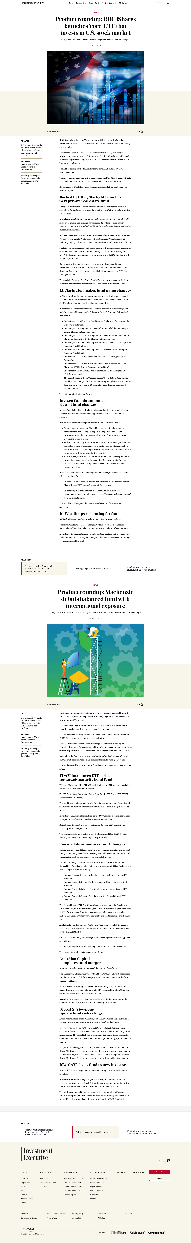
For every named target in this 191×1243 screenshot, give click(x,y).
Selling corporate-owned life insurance (94, 568)
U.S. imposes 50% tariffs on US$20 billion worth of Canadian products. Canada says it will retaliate (31, 150)
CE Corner (123, 3)
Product (95, 12)
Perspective (81, 3)
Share (138, 131)
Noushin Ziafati (54, 131)
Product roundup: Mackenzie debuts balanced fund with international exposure (39, 568)
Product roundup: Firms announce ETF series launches (141, 568)
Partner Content (109, 3)
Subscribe (158, 3)
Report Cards (94, 3)
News (71, 3)
